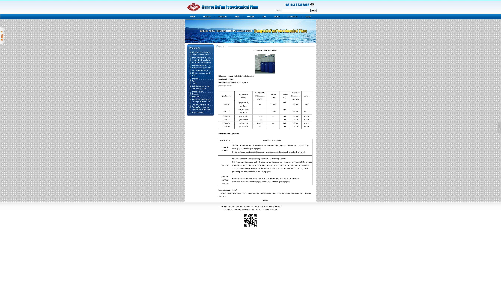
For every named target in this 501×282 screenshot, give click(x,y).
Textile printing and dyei (200, 104)
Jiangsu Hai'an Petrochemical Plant (249, 210)
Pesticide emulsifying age (201, 99)
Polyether (195, 78)
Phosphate (196, 97)
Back (265, 200)
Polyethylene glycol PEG (201, 65)
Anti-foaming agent (199, 89)
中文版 (271, 206)
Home (221, 206)
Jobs (252, 206)
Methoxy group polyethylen (201, 73)
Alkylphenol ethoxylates (200, 55)
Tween (194, 83)
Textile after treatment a (200, 107)
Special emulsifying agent (201, 110)
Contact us (264, 206)
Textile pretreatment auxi (201, 102)
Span (194, 81)
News (241, 206)
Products (235, 206)
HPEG (194, 76)
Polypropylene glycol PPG (201, 68)
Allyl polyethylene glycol (200, 70)
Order (257, 206)
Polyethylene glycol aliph (201, 86)
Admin (278, 206)
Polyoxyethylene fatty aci (201, 57)
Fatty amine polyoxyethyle (201, 63)
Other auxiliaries (198, 112)
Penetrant (195, 94)
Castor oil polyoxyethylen (201, 60)
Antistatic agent (197, 91)
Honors (247, 206)
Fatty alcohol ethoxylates (201, 52)
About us (227, 206)
